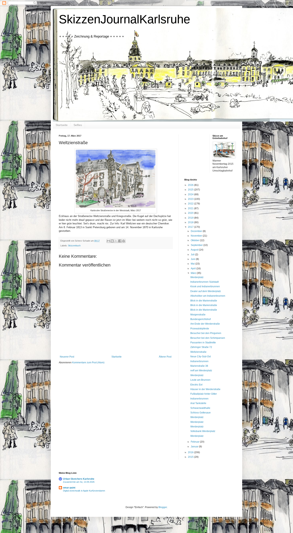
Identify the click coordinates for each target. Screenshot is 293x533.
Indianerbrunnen (199, 361)
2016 (191, 452)
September (197, 245)
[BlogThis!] (112, 241)
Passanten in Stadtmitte (203, 342)
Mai (193, 263)
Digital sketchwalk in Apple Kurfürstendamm (84, 490)
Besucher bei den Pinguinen (205, 333)
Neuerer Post (67, 356)
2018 (191, 222)
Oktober (195, 240)
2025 (191, 189)
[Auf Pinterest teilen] (124, 241)
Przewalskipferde (199, 328)
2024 (191, 194)
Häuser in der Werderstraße (205, 389)
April (193, 268)
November (197, 235)
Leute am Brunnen (200, 379)
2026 (191, 185)
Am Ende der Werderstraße (205, 323)
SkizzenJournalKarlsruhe (124, 19)
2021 (191, 208)
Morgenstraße (197, 314)
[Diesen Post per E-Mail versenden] (108, 241)
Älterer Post (165, 356)
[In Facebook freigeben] (120, 241)
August (195, 249)
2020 (191, 213)
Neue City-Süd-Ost (200, 356)
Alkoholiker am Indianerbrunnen (207, 295)
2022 (191, 203)
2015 (191, 457)
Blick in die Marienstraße (203, 300)
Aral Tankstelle (198, 403)
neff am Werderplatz (201, 370)
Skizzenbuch (74, 245)
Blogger (162, 507)
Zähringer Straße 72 (201, 347)
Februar (195, 441)
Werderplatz (197, 277)
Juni (193, 259)
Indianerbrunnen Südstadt (204, 281)
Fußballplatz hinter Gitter (203, 393)
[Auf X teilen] (116, 241)
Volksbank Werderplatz (202, 431)
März (194, 273)
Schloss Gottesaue (200, 412)
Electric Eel (196, 384)
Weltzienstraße (198, 352)
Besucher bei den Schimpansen (207, 338)
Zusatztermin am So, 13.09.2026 (78, 482)
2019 (191, 217)
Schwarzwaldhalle (200, 408)
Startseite (62, 125)
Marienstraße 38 (199, 366)
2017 (191, 227)
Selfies (78, 125)
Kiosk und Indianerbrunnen (205, 286)
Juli (193, 254)
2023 (191, 199)
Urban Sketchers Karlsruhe (78, 479)
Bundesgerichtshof (200, 319)
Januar (195, 446)
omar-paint (69, 487)
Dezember (197, 231)
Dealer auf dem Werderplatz (205, 291)
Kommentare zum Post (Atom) (88, 362)
